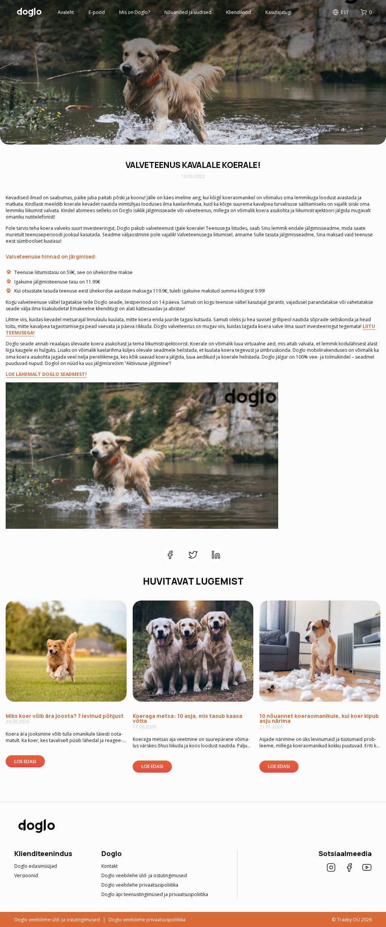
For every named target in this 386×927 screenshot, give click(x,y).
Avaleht (66, 12)
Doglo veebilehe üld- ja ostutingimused (144, 875)
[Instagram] (331, 868)
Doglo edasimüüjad (35, 866)
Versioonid (26, 875)
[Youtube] (367, 868)
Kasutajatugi (278, 12)
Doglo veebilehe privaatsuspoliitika (139, 885)
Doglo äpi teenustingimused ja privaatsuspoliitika (154, 894)
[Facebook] (349, 868)
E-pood (97, 12)
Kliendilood (238, 12)
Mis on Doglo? (134, 12)
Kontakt (109, 866)
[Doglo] (36, 832)
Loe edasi (25, 761)
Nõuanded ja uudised (187, 12)
